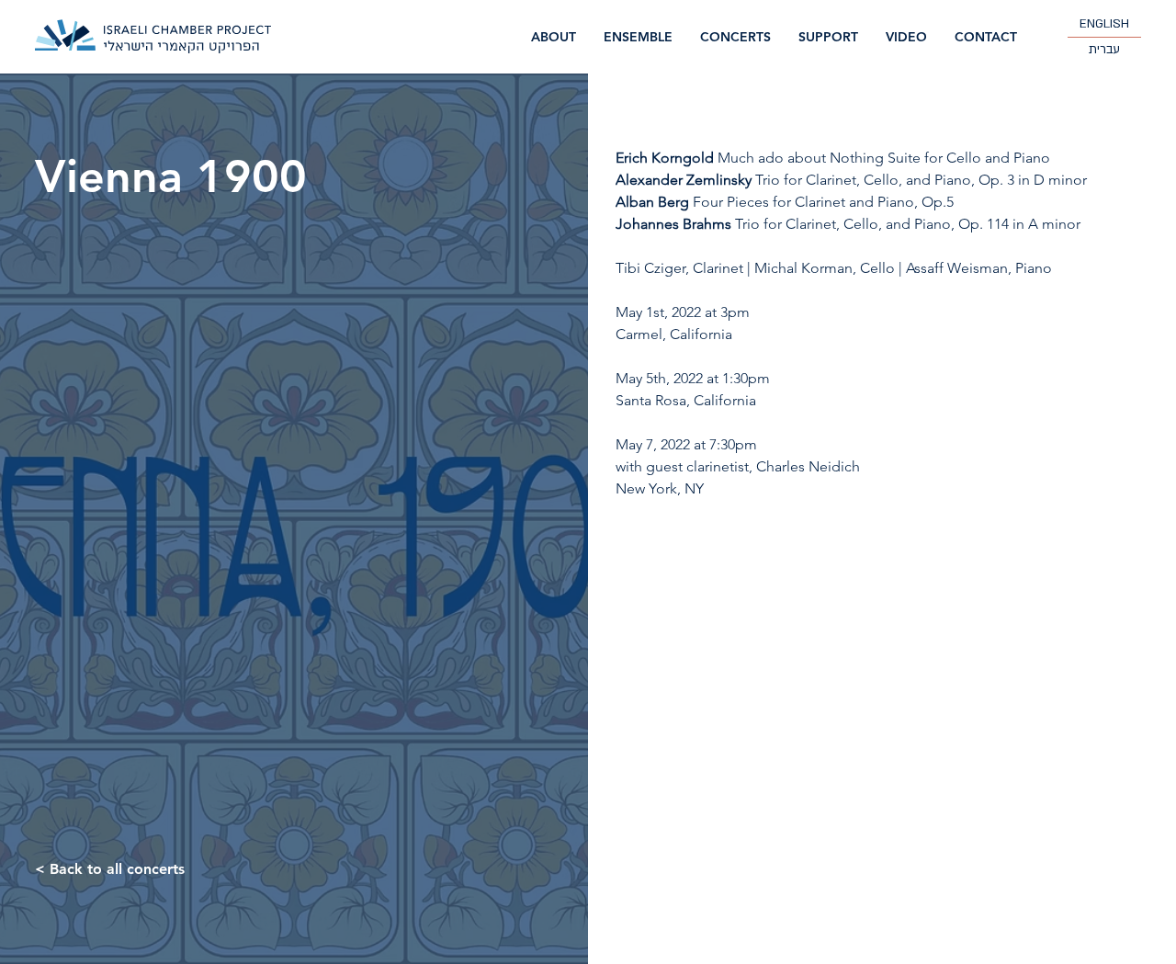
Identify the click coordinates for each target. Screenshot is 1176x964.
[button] (735, 37)
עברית (1104, 49)
